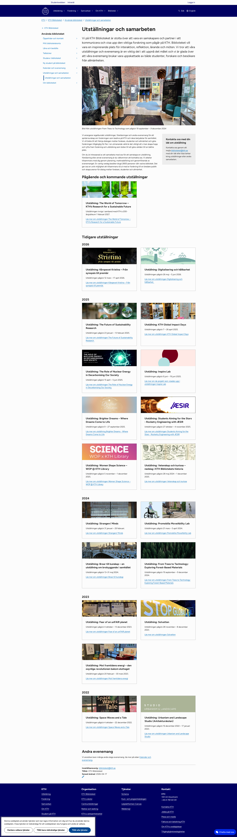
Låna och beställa (50, 48)
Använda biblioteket (73, 20)
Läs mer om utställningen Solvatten (160, 634)
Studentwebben (58, 2)
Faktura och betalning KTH (173, 821)
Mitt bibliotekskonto (52, 43)
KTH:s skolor (86, 799)
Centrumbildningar (89, 804)
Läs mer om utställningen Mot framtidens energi (107, 678)
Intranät (71, 2)
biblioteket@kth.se (179, 150)
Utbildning (46, 794)
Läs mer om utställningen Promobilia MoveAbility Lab (168, 533)
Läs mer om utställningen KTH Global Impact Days (166, 334)
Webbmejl (125, 809)
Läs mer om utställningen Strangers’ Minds (104, 533)
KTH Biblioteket (55, 20)
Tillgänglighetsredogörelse (173, 831)
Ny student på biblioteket (54, 63)
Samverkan (46, 804)
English (192, 11)
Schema (125, 794)
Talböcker (47, 53)
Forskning (45, 799)
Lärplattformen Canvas (131, 804)
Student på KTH (48, 814)
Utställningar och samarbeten (98, 20)
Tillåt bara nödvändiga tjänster (51, 830)
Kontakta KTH (167, 807)
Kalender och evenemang (54, 68)
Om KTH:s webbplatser (171, 826)
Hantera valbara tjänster (18, 830)
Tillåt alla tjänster (80, 830)
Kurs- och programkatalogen (133, 799)
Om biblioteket (49, 83)
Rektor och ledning (89, 809)
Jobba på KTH (167, 812)
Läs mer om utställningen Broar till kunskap (104, 577)
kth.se (45, 2)
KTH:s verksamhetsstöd (91, 814)
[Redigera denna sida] (83, 777)
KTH (43, 20)
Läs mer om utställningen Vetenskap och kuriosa (166, 481)
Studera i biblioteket (52, 58)
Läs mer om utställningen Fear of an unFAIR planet (108, 631)
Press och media (168, 817)
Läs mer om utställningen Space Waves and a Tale (107, 727)
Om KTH (45, 809)
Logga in (191, 2)
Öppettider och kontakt (53, 38)
